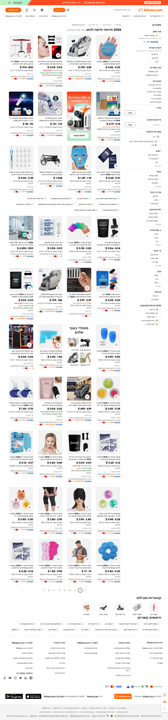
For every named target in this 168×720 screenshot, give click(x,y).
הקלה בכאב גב (82, 198)
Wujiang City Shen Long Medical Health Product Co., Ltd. (79, 313)
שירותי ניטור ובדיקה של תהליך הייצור (118, 669)
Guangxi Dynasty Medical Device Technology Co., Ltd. (50, 133)
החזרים (62, 663)
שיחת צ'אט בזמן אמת (56, 653)
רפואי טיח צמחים (85, 204)
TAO (104, 708)
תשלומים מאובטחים (122, 648)
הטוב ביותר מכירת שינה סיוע (105, 630)
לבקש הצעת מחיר (91, 653)
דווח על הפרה (60, 673)
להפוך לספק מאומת (25, 663)
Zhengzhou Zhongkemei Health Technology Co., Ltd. (21, 76)
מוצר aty (108, 624)
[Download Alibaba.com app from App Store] (33, 696)
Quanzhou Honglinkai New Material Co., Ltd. (50, 83)
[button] (67, 10)
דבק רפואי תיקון (129, 630)
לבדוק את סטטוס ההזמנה (23, 658)
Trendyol (112, 708)
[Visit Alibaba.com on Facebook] (31, 678)
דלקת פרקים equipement (60, 198)
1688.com (57, 708)
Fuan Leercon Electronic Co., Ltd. (79, 76)
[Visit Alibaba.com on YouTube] (10, 678)
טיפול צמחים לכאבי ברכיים (50, 624)
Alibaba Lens (148, 696)
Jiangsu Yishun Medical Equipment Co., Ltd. (108, 79)
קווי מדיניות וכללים (123, 675)
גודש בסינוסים (68, 630)
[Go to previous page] (85, 590)
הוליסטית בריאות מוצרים (108, 204)
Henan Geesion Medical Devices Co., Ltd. (21, 189)
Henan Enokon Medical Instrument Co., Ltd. (108, 137)
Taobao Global (95, 708)
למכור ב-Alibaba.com (24, 648)
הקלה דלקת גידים (150, 624)
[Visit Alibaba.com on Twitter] (20, 678)
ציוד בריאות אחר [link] (78, 25)
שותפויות (29, 668)
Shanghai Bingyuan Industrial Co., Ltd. (79, 189)
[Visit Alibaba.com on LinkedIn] (25, 678)
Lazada (84, 708)
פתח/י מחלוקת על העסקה (55, 658)
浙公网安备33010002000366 (127, 716)
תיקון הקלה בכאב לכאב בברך (106, 198)
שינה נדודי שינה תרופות (127, 624)
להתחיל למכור (27, 653)
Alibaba (118, 25)
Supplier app (92, 696)
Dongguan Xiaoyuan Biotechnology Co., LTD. (50, 254)
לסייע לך (85, 630)
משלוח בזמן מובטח (122, 658)
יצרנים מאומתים (91, 648)
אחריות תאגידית (156, 658)
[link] (164, 695)
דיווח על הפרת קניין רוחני (55, 668)
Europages (122, 708)
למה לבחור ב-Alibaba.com (152, 648)
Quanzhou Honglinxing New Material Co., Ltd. (108, 308)
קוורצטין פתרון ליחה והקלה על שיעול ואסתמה (54, 204)
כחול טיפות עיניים (74, 624)
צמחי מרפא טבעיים (150, 630)
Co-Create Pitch (156, 653)
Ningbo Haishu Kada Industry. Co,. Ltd (108, 189)
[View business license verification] (107, 716)
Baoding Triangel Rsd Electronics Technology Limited (21, 254)
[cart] (34, 10)
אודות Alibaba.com (155, 643)
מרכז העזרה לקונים (58, 648)
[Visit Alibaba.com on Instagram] (15, 678)
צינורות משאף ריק (26, 624)
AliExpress (46, 708)
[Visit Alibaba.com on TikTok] (4, 678)
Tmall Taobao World (71, 708)
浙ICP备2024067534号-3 (151, 716)
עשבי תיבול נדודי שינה (32, 630)
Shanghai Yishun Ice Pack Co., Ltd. (79, 259)
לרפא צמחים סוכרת (110, 210)
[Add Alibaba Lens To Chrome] (123, 696)
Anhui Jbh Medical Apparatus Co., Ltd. (50, 183)
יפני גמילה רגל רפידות (35, 198)
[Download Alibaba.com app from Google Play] (14, 696)
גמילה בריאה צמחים (23, 204)
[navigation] (142, 308)
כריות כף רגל (93, 624)
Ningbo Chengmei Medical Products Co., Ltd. (108, 257)
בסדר (130, 113)
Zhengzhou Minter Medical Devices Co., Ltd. (21, 133)
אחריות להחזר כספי (122, 653)
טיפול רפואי (106, 25)
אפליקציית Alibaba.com (54, 696)
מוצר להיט (52, 630)
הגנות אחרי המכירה (122, 663)
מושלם (14, 630)
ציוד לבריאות (93, 25)
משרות (160, 663)
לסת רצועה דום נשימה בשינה (84, 210)
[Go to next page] (43, 590)
